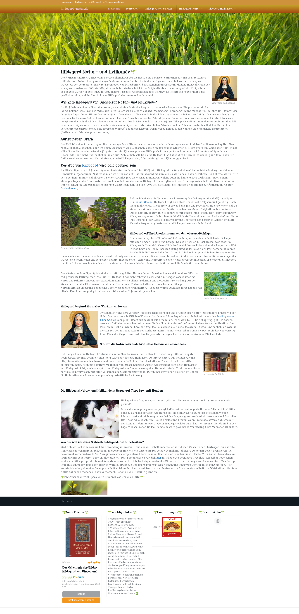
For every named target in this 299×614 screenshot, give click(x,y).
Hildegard (90, 165)
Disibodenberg (69, 187)
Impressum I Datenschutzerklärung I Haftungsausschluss (92, 2)
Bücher (66, 562)
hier (158, 457)
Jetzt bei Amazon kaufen (81, 599)
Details (81, 593)
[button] (22, 38)
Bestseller (132, 8)
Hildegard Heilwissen (220, 8)
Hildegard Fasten (190, 8)
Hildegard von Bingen (159, 8)
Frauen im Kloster (141, 201)
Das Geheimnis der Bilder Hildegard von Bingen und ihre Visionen (79, 569)
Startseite (113, 8)
